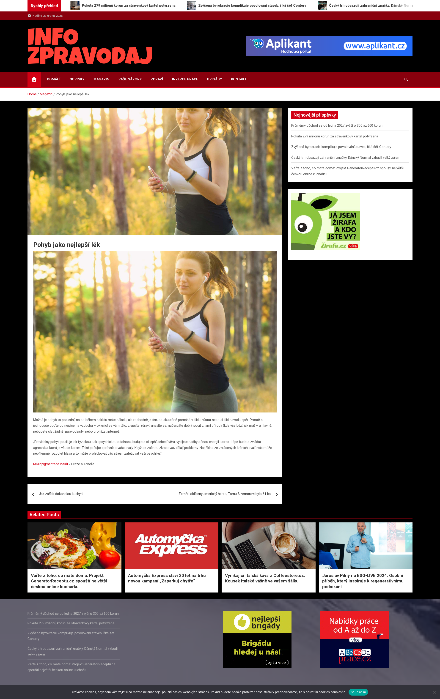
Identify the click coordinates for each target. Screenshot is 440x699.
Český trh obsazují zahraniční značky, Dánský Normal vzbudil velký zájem (345, 158)
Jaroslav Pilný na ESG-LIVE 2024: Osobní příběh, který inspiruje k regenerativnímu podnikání (363, 581)
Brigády (214, 79)
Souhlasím (358, 692)
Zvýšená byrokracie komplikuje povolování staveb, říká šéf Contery (341, 147)
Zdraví (157, 79)
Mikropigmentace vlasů (50, 464)
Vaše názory (130, 79)
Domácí (53, 79)
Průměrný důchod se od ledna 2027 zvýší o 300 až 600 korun (336, 125)
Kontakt (238, 79)
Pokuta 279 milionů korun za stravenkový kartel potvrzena (334, 136)
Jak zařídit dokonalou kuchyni (61, 494)
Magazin (101, 79)
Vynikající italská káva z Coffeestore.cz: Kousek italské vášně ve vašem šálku (265, 578)
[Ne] (434, 692)
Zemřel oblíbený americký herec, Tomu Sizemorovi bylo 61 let (225, 494)
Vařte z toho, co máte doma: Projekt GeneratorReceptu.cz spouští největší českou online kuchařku (69, 581)
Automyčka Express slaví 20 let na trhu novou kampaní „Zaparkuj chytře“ (167, 578)
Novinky (76, 79)
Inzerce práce (185, 79)
